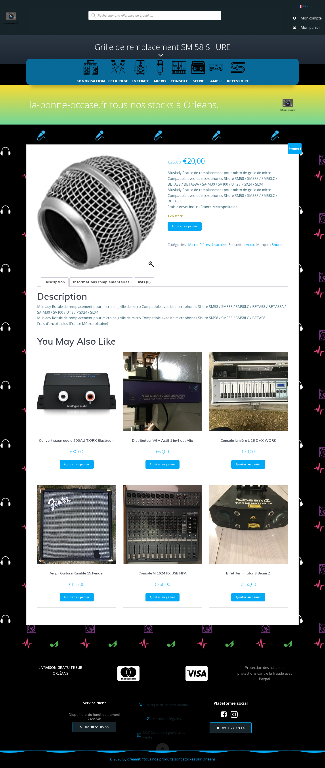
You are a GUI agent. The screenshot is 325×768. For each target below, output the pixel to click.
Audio (250, 244)
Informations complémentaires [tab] (101, 282)
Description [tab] (54, 282)
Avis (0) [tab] (144, 282)
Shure (277, 244)
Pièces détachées (213, 244)
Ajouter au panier (184, 226)
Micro (193, 244)
